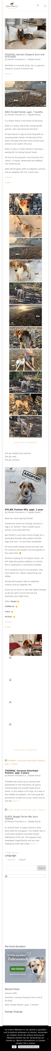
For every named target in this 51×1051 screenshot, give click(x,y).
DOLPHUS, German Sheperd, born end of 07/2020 (24, 55)
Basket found (34, 59)
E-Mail (8, 182)
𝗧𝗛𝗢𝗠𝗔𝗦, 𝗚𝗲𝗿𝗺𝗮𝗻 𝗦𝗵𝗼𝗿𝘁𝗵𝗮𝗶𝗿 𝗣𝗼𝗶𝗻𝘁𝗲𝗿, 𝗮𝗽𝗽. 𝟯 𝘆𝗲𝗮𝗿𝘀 (21, 771)
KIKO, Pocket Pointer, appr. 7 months (24, 111)
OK (14, 1047)
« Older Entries (11, 852)
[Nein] (47, 1038)
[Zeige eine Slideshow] (25, 442)
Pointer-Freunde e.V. (17, 59)
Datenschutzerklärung (28, 1047)
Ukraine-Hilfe (11, 993)
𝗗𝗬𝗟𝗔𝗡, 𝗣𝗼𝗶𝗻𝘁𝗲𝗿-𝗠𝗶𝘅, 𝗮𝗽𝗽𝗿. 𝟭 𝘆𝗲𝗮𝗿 (24, 509)
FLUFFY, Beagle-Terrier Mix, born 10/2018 (21, 817)
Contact (8, 177)
